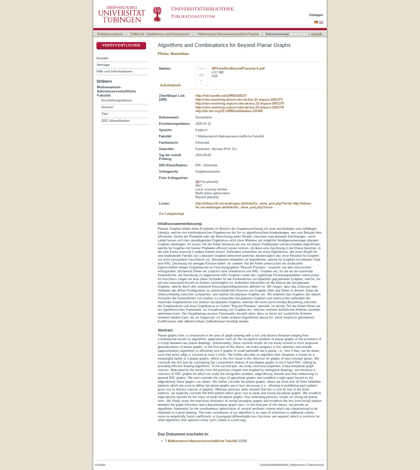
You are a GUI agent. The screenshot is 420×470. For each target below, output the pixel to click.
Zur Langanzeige (171, 213)
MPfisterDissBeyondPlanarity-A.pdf (238, 68)
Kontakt (102, 58)
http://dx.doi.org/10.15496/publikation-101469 (229, 111)
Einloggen (316, 15)
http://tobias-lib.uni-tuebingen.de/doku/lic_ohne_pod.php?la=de (243, 203)
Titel (104, 114)
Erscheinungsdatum (116, 100)
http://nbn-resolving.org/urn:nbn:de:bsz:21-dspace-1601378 (239, 107)
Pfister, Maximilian (173, 54)
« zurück (315, 34)
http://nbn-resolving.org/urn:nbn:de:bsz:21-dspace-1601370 (239, 103)
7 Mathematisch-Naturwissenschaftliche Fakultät (227, 34)
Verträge (103, 65)
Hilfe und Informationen (114, 71)
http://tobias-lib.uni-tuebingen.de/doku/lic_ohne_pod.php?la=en (253, 205)
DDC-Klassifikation (115, 121)
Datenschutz (315, 465)
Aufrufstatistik (170, 85)
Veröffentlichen (121, 45)
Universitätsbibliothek (274, 465)
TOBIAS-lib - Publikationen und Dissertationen (160, 34)
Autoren (107, 107)
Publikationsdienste (110, 34)
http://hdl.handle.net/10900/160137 (220, 96)
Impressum (297, 465)
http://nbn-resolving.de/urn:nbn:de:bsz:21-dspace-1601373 (238, 99)
